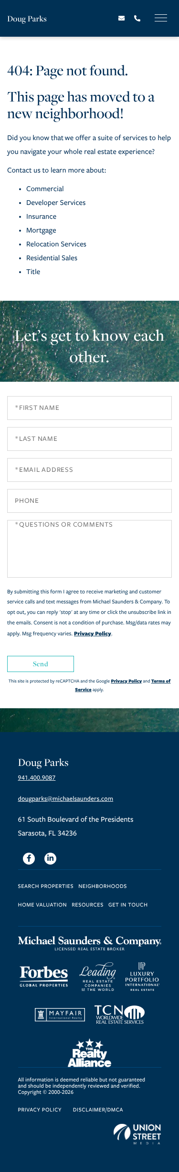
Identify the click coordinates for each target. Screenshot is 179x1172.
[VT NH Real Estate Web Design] (137, 1134)
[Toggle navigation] (161, 18)
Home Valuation (42, 905)
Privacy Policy (92, 633)
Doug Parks (27, 18)
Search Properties (46, 887)
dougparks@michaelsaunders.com (66, 799)
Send (40, 663)
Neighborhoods (102, 887)
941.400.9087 (37, 778)
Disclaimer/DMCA (98, 1110)
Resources (88, 905)
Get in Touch (128, 905)
